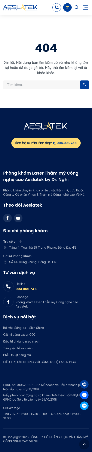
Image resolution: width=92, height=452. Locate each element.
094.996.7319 (26, 289)
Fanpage (22, 297)
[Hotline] (56, 7)
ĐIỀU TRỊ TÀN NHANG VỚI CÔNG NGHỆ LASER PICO (39, 362)
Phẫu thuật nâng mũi (17, 355)
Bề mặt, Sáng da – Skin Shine (23, 328)
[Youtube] (18, 218)
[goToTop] (84, 444)
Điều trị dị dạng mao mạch (21, 341)
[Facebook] (7, 218)
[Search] (76, 7)
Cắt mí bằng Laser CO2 (19, 334)
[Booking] (67, 7)
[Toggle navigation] (85, 7)
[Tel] (84, 384)
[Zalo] (84, 405)
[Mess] (84, 395)
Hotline (20, 284)
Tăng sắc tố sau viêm (18, 348)
